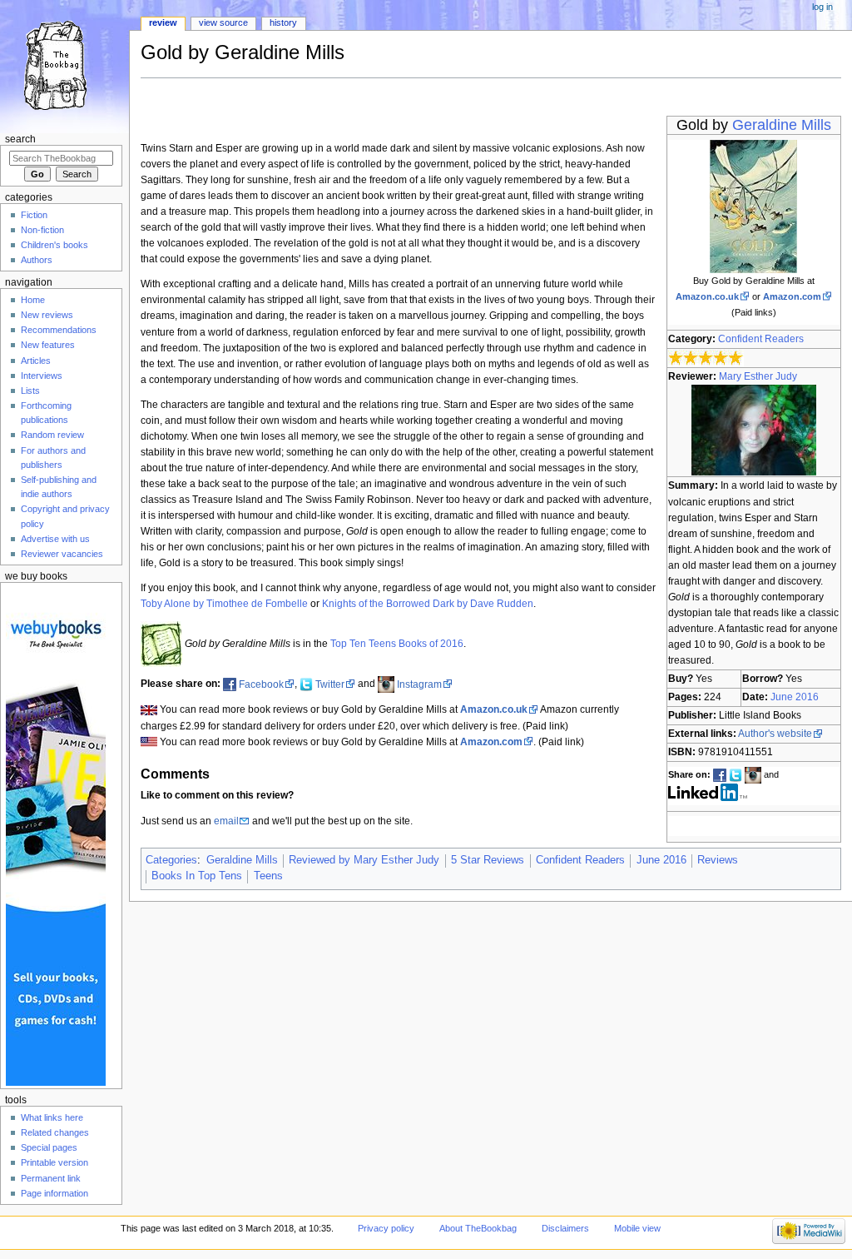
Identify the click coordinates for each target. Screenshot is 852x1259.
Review (163, 22)
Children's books (54, 245)
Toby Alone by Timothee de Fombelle (224, 604)
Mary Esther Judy (758, 376)
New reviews (47, 315)
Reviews (717, 860)
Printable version (54, 1162)
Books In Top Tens (196, 876)
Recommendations (59, 330)
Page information (54, 1193)
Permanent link (51, 1178)
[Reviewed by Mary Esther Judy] (753, 429)
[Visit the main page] (64, 64)
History (283, 22)
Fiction (34, 215)
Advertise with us (55, 539)
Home (33, 300)
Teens (268, 876)
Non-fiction (42, 230)
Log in (822, 7)
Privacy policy (386, 1228)
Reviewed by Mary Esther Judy (364, 860)
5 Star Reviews (487, 860)
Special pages (49, 1147)
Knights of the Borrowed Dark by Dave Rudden (427, 604)
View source (223, 22)
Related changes (55, 1132)
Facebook (261, 684)
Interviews (41, 376)
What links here (52, 1117)
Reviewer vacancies (62, 554)
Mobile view (637, 1228)
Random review (52, 435)
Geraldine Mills (781, 125)
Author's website (775, 733)
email (226, 821)
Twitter (329, 684)
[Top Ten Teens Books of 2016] (161, 643)
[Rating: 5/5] (706, 358)
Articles (36, 361)
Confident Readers (761, 339)
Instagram (419, 684)
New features (48, 345)
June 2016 (794, 697)
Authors (36, 260)
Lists (30, 391)
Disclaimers (565, 1228)
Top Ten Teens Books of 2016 (396, 643)
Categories (171, 860)
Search (20, 139)
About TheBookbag (478, 1228)
